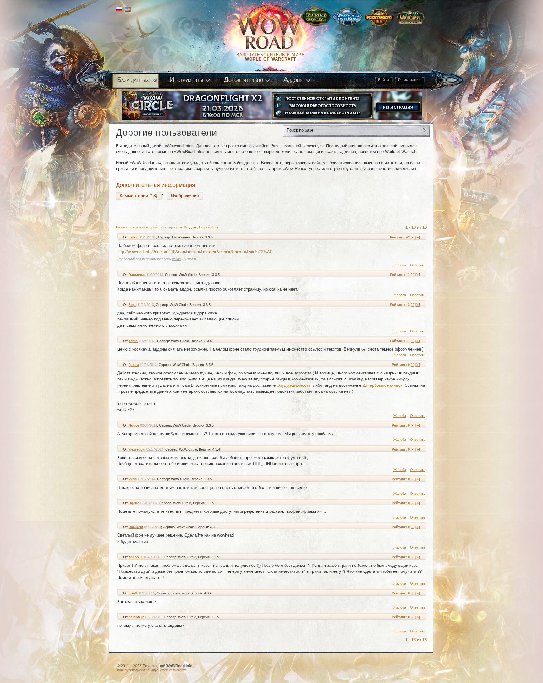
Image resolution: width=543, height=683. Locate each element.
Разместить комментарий (136, 227)
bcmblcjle (137, 617)
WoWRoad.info (179, 666)
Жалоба (399, 265)
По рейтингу (208, 227)
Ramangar (137, 274)
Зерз (132, 305)
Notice (134, 425)
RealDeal (136, 527)
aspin (133, 341)
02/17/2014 (154, 449)
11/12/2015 (146, 593)
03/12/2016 (153, 617)
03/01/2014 (148, 503)
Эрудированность (293, 385)
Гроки (134, 365)
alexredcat (137, 449)
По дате (190, 227)
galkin (134, 237)
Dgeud (134, 503)
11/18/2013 (148, 237)
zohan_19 (137, 557)
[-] (412, 237)
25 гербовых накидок (382, 385)
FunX (133, 593)
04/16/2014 (152, 527)
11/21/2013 (145, 305)
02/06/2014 (148, 425)
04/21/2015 (153, 557)
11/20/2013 (154, 274)
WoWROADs (273, 31)
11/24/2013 (147, 341)
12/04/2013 (148, 365)
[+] (417, 237)
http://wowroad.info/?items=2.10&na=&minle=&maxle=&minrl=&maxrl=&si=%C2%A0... (196, 251)
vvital (133, 479)
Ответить (417, 265)
